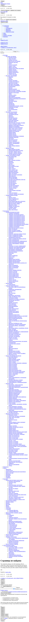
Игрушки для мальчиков (11, 111)
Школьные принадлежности (12, 413)
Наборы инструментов (14, 131)
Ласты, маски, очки (13, 169)
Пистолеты (11, 138)
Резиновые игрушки (13, 107)
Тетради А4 (11, 278)
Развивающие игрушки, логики (16, 105)
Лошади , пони (12, 66)
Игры (10, 196)
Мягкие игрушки (10, 148)
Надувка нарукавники (14, 185)
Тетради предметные (13, 280)
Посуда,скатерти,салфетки (12, 544)
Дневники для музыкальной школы (17, 247)
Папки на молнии (13, 366)
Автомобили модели (13, 114)
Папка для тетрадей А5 (14, 436)
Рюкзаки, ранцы (12, 452)
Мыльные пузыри (13, 204)
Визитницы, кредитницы (14, 295)
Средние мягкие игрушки (15, 154)
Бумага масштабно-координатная (16, 242)
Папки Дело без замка (14, 360)
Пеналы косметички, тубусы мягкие (17, 445)
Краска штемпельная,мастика (15, 318)
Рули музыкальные (13, 109)
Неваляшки (11, 99)
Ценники (11, 346)
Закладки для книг (13, 419)
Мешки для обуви (13, 425)
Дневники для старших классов (16, 248)
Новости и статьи (10, 31)
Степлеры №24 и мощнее (14, 343)
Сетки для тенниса (13, 192)
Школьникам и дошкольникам (16, 532)
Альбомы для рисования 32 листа (16, 225)
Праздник (5, 478)
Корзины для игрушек (14, 92)
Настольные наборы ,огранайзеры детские (18, 328)
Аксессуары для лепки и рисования (17, 416)
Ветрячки (11, 161)
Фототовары (11, 553)
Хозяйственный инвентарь (15, 555)
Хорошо (2, 620)
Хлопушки (8, 507)
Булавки (10, 294)
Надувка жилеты (12, 180)
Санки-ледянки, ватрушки (15, 190)
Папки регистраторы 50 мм (15, 370)
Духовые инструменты (14, 81)
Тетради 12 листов (13, 271)
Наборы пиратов (12, 134)
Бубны (10, 78)
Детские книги (9, 470)
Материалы (5, 466)
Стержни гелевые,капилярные (16, 407)
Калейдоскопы (12, 86)
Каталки (10, 87)
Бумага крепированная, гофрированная (18, 241)
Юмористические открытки (15, 533)
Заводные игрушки (13, 83)
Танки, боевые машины (14, 145)
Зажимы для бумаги (13, 302)
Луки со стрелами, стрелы (15, 124)
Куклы (10, 63)
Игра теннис (11, 165)
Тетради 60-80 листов (14, 276)
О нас (7, 27)
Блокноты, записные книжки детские (17, 233)
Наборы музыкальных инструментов (17, 98)
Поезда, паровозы (13, 140)
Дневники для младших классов (16, 214)
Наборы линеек (12, 429)
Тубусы (10, 465)
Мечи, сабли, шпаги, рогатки (15, 128)
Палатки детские (12, 188)
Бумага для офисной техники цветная (17, 238)
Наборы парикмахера (13, 72)
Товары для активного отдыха (13, 155)
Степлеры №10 (12, 342)
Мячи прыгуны (12, 175)
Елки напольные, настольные (15, 485)
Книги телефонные (13, 255)
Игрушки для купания (14, 84)
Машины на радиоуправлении (16, 127)
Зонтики (11, 163)
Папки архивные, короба (14, 359)
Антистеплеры (12, 290)
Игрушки (5, 55)
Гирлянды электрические (14, 481)
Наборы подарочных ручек (15, 399)
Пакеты (10, 557)
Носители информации (14, 550)
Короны (8, 503)
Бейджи (10, 291)
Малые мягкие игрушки (14, 149)
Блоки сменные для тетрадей (15, 231)
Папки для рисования (14, 266)
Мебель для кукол (13, 67)
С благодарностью (13, 524)
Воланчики (11, 162)
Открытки (8, 513)
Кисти (10, 421)
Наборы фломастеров (13, 430)
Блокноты (11, 232)
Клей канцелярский (13, 306)
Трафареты (11, 463)
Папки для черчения (13, 267)
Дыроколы (11, 301)
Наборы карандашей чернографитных (17, 396)
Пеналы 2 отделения (13, 442)
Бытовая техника (12, 57)
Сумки (10, 457)
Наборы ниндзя (12, 133)
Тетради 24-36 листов (14, 273)
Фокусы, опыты (12, 208)
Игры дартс (11, 167)
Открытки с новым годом (15, 498)
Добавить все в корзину (15, 10)
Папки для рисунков (13, 437)
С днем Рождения (13, 526)
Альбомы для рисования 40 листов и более (18, 224)
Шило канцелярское (13, 348)
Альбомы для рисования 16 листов (17, 219)
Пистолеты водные (13, 139)
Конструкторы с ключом (14, 90)
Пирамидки (11, 103)
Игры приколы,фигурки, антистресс (17, 201)
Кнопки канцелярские (14, 312)
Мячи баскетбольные (13, 172)
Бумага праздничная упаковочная (16, 540)
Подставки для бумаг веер (15, 334)
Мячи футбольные (13, 177)
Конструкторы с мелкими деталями (17, 122)
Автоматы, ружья (13, 113)
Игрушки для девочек (11, 56)
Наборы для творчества (14, 206)
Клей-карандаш (12, 309)
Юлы (10, 110)
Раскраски (8, 475)
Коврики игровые (13, 89)
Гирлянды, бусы (12, 482)
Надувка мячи (12, 184)
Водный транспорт (13, 118)
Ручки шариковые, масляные (15, 406)
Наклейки (8, 474)
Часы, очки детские (13, 209)
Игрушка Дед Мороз (13, 488)
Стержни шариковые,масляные (16, 411)
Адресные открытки (13, 517)
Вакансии (8, 29)
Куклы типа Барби (13, 64)
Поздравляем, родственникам (15, 522)
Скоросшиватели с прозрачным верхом (18, 382)
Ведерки (11, 79)
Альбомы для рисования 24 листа (16, 221)
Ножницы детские (13, 414)
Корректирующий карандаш (15, 317)
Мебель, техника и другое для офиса (17, 353)
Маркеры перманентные (14, 393)
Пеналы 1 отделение (13, 441)
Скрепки (11, 340)
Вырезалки (8, 469)
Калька (10, 254)
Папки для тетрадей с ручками (16, 439)
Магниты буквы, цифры (14, 203)
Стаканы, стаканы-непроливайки (16, 453)
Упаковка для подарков (11, 536)
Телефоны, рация (13, 207)
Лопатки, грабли (12, 95)
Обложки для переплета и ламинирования (18, 331)
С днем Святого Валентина (15, 528)
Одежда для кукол (13, 74)
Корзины (11, 313)
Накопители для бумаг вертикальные (17, 324)
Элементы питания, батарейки (16, 556)
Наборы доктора (12, 69)
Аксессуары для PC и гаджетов (16, 547)
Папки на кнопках (13, 364)
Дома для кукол (12, 58)
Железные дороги (13, 121)
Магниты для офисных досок (15, 323)
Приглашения (12, 523)
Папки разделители (13, 369)
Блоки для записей (13, 229)
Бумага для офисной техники (15, 235)
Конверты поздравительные (15, 521)
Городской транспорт (13, 120)
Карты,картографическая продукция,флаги (16, 471)
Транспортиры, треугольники (15, 462)
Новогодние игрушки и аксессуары (14, 480)
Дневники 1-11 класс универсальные (17, 245)
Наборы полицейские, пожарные (16, 136)
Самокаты (11, 189)
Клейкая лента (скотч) (14, 311)
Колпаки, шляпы (10, 501)
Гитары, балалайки (13, 80)
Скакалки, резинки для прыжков (16, 194)
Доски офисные (12, 303)
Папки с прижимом (13, 373)
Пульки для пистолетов (14, 142)
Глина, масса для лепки (14, 417)
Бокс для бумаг (12, 293)
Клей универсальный (13, 308)
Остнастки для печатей (14, 335)
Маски (7, 505)
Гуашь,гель (11, 418)
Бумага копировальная (14, 239)
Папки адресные (12, 358)
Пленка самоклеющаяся (14, 448)
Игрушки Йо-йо (12, 200)
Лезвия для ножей (13, 319)
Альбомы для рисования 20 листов (17, 220)
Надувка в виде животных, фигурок (17, 179)
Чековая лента (12, 282)
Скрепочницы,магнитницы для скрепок (18, 341)
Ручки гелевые (12, 402)
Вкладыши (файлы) (13, 357)
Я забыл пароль (4, 590)
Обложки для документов (15, 352)
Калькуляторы (9, 283)
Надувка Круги (12, 181)
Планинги (11, 268)
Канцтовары (6, 210)
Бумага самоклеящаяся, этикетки (16, 243)
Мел (10, 424)
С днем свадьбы (12, 527)
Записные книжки (13, 252)
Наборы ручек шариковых (15, 401)
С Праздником (12, 529)
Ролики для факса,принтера (15, 270)
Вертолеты (11, 116)
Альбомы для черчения (14, 226)
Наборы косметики (13, 70)
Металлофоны (12, 96)
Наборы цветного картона (15, 260)
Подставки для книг (13, 450)
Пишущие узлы (9, 383)
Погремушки (12, 104)
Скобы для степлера (13, 338)
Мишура (11, 489)
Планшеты (11, 376)
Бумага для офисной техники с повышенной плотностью (16, 237)
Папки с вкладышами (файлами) (16, 372)
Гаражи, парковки (13, 119)
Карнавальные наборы (11, 500)
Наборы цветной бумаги (14, 261)
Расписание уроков (13, 451)
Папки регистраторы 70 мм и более (17, 371)
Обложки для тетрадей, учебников (16, 434)
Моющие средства (13, 548)
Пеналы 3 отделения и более (15, 443)
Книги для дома (9, 472)
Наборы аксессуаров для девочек (16, 68)
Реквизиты (8, 30)
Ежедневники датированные (15, 249)
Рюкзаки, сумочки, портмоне (15, 153)
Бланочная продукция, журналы (16, 227)
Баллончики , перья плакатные (16, 384)
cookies (5, 618)
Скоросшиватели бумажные (15, 381)
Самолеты (11, 144)
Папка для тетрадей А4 (14, 435)
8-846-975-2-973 (4, 42)
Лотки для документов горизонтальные (18, 320)
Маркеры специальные (14, 394)
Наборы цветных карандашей (15, 433)
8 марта (10, 516)
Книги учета (11, 256)
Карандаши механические (15, 386)
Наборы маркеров (13, 398)
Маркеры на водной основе (15, 392)
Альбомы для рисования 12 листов (17, 218)
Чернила (11, 347)
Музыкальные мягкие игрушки (16, 150)
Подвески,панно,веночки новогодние (17, 494)
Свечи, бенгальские (13, 495)
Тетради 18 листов (13, 272)
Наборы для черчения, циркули (16, 427)
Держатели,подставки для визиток (17, 299)
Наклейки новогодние (14, 491)
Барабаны (11, 76)
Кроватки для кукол (13, 62)
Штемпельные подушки (14, 351)
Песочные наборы (13, 101)
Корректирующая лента (14, 314)
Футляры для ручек (13, 412)
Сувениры (8, 509)
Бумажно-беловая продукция (12, 212)
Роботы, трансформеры (14, 143)
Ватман (10, 244)
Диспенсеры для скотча (14, 300)
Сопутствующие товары (8, 545)
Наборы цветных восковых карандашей (18, 431)
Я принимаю (14, 591)
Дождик (10, 483)
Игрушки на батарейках (14, 85)
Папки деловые (12, 361)
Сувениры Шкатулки (13, 511)
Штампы (11, 349)
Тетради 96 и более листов (15, 277)
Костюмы (8, 504)
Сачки (10, 191)
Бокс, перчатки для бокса (14, 160)
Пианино (11, 102)
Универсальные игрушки (12, 195)
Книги (4, 468)
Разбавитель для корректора (15, 289)
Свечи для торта (9, 535)
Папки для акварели (13, 265)
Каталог (2, 52)
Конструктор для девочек (14, 61)
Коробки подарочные (13, 541)
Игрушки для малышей (11, 75)
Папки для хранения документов (13, 355)
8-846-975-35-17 (4, 43)
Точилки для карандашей (14, 460)
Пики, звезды (12, 492)
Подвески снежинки (13, 493)
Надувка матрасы (13, 183)
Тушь (10, 344)
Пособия (8, 476)
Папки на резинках (13, 367)
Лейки (10, 93)
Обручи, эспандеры (13, 186)
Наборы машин (12, 132)
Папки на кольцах (13, 365)
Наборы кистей (12, 428)
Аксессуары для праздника (12, 534)
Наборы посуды (12, 73)
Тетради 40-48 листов (14, 274)
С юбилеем (11, 530)
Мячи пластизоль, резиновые (15, 174)
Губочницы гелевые (13, 297)
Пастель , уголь (12, 440)
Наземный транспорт (13, 137)
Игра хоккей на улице (14, 166)
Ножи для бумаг (12, 329)
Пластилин (11, 447)
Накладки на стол (13, 354)
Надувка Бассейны (13, 178)
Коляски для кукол (13, 60)
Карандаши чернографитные (15, 390)
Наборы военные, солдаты (15, 130)
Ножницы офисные (13, 330)
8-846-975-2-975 (4, 40)
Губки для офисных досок (15, 296)
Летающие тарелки (13, 171)
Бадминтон (11, 157)
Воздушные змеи (12, 156)
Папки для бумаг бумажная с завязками (18, 363)
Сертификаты (9, 28)
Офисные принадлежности (12, 285)
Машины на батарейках (14, 126)
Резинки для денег (13, 337)
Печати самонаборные (14, 332)
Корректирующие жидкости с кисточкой (18, 315)
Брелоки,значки (12, 197)
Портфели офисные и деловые (16, 379)
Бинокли (11, 115)
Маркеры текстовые (13, 395)
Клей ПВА (11, 307)
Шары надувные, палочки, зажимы (14, 512)
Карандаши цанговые (14, 389)
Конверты (11, 258)
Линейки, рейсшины (13, 423)
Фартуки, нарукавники (14, 464)
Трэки (10, 146)
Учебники (8, 477)
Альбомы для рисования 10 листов (17, 217)
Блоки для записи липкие (14, 230)
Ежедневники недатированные (16, 250)
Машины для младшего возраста (16, 125)
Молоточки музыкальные (14, 97)
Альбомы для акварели (14, 213)
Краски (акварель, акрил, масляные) (17, 422)
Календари (11, 253)
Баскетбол (11, 159)
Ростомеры (11, 108)
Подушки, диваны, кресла (15, 151)
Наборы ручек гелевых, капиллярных (17, 400)
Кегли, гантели (12, 168)
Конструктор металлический (15, 202)
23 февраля (11, 515)
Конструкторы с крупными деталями (17, 91)
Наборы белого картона (14, 259)
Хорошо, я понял (4, 614)
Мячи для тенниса (13, 173)
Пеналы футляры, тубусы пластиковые (18, 446)
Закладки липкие (13, 305)
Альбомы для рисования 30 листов (17, 223)
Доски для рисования (13, 198)
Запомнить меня (18, 589)
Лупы (10, 322)
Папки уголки (12, 375)
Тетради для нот (12, 279)
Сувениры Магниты (13, 510)
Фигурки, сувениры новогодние (16, 497)
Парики (8, 506)
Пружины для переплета (14, 336)
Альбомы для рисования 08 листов (17, 215)
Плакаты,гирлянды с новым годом (17, 499)
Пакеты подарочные (13, 542)
